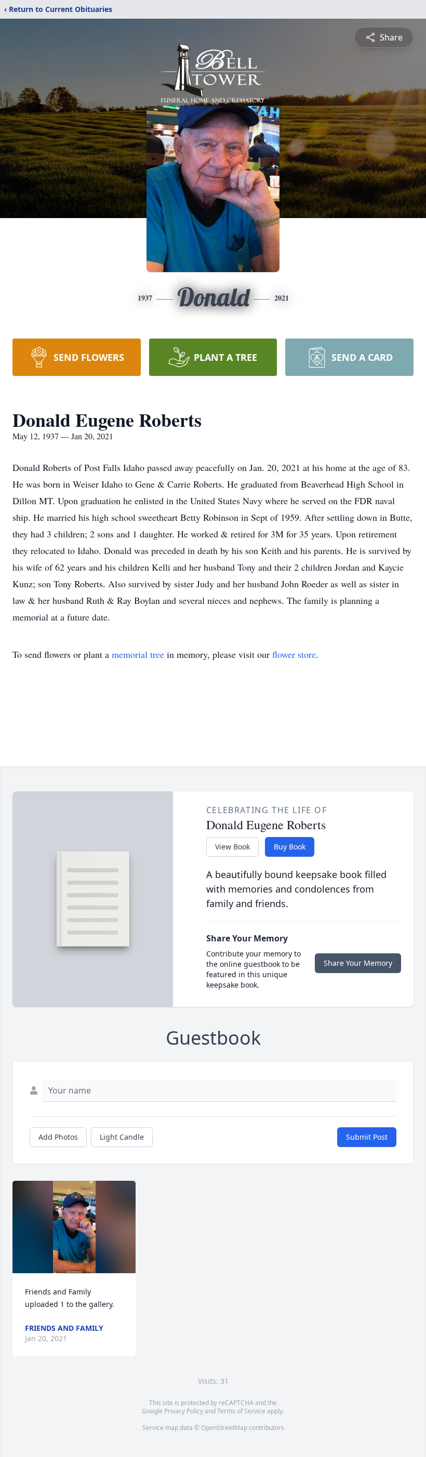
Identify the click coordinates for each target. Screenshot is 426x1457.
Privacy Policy (183, 1411)
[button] (74, 1227)
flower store (294, 654)
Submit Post (367, 1137)
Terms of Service (241, 1411)
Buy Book (289, 847)
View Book (232, 847)
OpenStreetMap (224, 1427)
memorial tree (138, 654)
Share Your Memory (358, 963)
